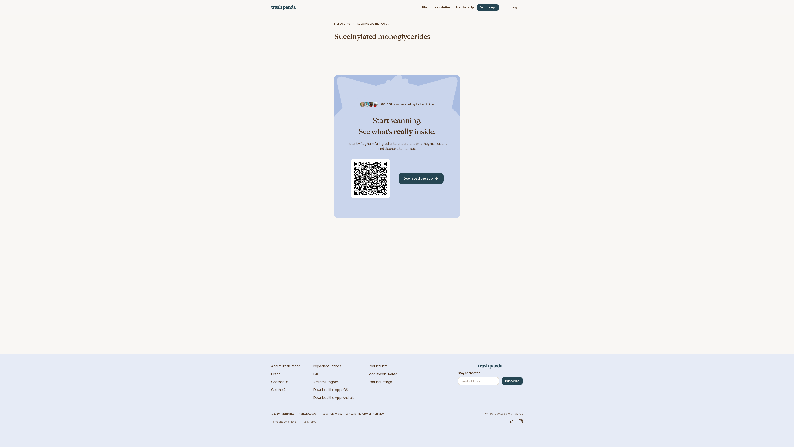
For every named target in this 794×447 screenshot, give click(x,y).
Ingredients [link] (342, 23)
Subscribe (512, 381)
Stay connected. (469, 372)
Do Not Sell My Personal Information (365, 413)
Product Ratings (380, 382)
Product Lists (378, 366)
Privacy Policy (308, 421)
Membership (465, 7)
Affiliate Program (326, 382)
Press (275, 374)
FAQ (316, 374)
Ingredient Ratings (327, 366)
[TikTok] (511, 421)
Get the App (488, 7)
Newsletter (442, 7)
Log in (516, 7)
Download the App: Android (333, 397)
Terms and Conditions (283, 421)
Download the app (418, 178)
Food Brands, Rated (382, 374)
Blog (425, 7)
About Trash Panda (285, 366)
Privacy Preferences (331, 413)
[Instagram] (521, 421)
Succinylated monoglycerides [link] (373, 23)
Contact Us (280, 382)
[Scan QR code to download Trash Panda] (370, 178)
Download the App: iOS (330, 389)
